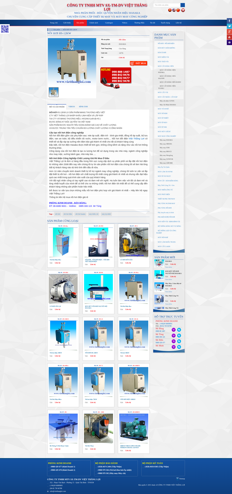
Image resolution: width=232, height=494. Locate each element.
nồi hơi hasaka (80, 214)
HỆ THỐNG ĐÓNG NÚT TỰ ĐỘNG (169, 226)
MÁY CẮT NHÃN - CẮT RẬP (167, 97)
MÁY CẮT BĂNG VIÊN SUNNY (170, 82)
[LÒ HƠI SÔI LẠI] (63, 288)
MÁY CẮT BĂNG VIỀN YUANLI (167, 87)
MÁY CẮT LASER (163, 246)
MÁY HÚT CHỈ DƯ (164, 131)
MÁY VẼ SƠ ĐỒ (163, 109)
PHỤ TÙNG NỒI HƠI (164, 208)
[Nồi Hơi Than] (98, 428)
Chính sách (94, 23)
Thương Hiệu (139, 23)
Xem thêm (168, 269)
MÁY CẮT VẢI (162, 92)
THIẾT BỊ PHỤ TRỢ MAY (166, 199)
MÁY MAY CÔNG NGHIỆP (166, 136)
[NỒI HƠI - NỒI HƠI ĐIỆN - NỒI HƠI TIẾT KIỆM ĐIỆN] (98, 242)
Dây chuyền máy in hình (165, 212)
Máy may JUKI (164, 148)
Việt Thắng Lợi (136, 138)
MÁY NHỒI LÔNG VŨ (165, 190)
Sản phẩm (80, 23)
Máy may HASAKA (166, 140)
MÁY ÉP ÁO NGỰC (164, 176)
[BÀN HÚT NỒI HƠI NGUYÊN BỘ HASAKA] (98, 288)
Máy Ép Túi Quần (163, 167)
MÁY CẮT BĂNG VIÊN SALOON (167, 77)
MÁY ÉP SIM (162, 127)
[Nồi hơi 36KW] (133, 335)
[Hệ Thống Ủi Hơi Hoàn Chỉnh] (63, 428)
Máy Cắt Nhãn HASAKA (167, 105)
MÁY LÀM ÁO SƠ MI (164, 172)
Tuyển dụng (165, 23)
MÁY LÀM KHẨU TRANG (166, 242)
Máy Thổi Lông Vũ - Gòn (165, 185)
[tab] (56, 106)
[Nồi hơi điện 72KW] (98, 381)
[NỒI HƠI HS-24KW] (98, 335)
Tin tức (152, 23)
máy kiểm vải (93, 214)
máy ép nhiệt (106, 214)
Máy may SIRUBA (165, 144)
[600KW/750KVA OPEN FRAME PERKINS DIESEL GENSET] (133, 428)
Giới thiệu (67, 23)
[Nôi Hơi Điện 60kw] (63, 381)
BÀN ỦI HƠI (161, 52)
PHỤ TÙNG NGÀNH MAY (166, 203)
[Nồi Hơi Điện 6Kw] (63, 242)
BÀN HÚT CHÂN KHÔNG (166, 48)
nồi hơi (57, 214)
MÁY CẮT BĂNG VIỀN (165, 66)
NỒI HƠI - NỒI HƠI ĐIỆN (165, 43)
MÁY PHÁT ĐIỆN (163, 194)
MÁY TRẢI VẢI (162, 61)
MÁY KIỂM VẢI (163, 57)
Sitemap (182, 479)
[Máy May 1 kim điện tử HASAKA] (159, 265)
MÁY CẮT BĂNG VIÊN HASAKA (167, 71)
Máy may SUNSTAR (166, 159)
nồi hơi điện (68, 214)
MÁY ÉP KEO (162, 122)
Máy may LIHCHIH (166, 163)
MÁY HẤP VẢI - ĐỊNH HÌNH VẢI (168, 221)
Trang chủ (54, 23)
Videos (124, 23)
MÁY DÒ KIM (162, 113)
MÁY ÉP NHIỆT (163, 118)
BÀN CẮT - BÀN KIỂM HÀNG (167, 181)
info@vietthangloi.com (58, 491)
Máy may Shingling (166, 155)
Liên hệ (178, 23)
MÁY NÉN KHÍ (162, 237)
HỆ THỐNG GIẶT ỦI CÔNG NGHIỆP (166, 232)
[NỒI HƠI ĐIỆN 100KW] (133, 381)
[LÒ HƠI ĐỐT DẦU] (133, 242)
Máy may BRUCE (165, 151)
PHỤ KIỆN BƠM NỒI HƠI (166, 217)
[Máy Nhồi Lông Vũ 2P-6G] (159, 301)
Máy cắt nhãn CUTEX (166, 101)
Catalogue (109, 23)
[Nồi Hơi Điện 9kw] (133, 288)
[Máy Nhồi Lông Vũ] (159, 277)
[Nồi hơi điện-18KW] (63, 335)
